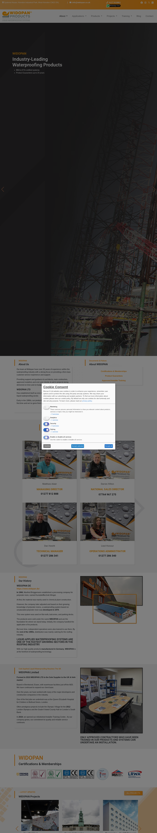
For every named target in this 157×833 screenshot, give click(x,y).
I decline (47, 446)
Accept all (108, 446)
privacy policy (87, 401)
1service (54, 420)
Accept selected (77, 446)
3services (54, 414)
